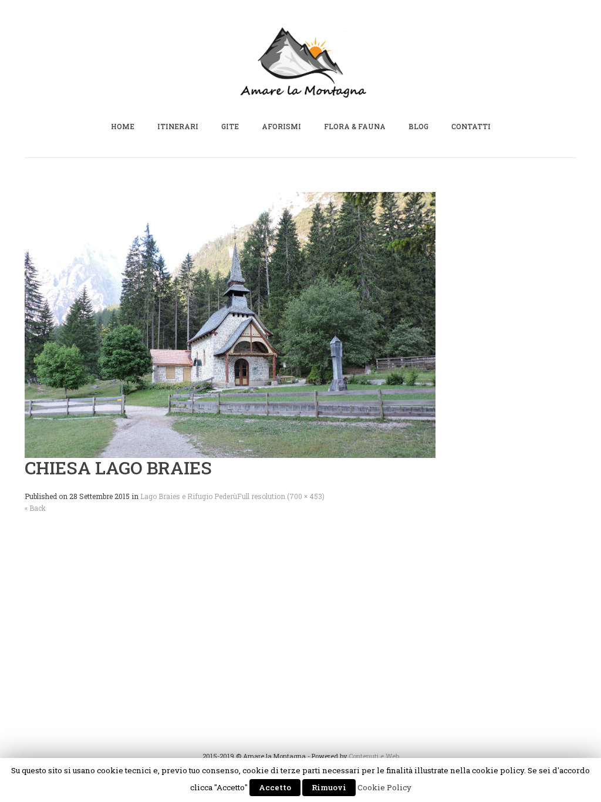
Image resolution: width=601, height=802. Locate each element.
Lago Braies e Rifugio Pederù (188, 496)
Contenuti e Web (374, 756)
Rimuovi (329, 787)
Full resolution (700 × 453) (281, 496)
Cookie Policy (384, 787)
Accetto (275, 787)
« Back (35, 508)
